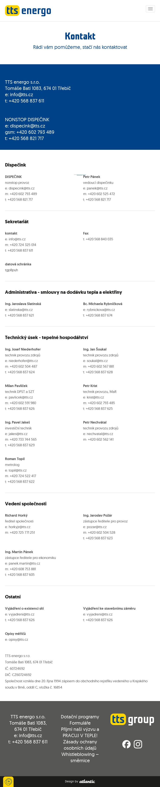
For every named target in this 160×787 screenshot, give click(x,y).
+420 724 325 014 (23, 244)
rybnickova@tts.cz (101, 309)
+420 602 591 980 (23, 403)
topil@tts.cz (18, 470)
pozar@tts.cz (97, 527)
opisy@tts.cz (18, 639)
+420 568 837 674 (99, 315)
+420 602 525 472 (101, 194)
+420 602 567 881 (101, 366)
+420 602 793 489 (35, 132)
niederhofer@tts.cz (23, 360)
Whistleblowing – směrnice (80, 757)
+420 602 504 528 (101, 532)
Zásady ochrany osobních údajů (80, 745)
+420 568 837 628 (99, 372)
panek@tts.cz (97, 188)
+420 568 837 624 (21, 372)
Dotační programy (80, 717)
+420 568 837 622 (21, 481)
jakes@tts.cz (18, 433)
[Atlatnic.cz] (87, 781)
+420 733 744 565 (23, 439)
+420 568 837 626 (21, 408)
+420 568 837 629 (21, 445)
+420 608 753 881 (23, 569)
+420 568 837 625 (99, 408)
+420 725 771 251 (22, 532)
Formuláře (80, 723)
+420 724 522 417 (23, 476)
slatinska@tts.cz (21, 309)
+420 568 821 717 (26, 138)
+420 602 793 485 (101, 403)
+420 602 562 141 (101, 439)
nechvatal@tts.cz (100, 433)
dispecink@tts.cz (27, 126)
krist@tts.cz (95, 397)
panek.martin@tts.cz (24, 563)
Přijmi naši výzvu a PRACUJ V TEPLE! (80, 732)
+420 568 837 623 (99, 538)
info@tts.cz (21, 94)
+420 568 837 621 (21, 315)
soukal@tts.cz (97, 360)
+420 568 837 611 (26, 101)
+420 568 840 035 (99, 239)
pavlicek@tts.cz (21, 397)
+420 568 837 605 (21, 574)
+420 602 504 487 (23, 366)
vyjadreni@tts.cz (21, 614)
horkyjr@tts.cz (19, 527)
